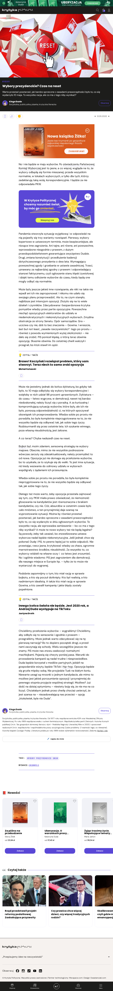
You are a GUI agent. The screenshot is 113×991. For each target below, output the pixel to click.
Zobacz (20, 851)
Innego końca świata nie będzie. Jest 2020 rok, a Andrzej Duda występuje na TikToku (54, 607)
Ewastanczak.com (98, 978)
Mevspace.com (75, 978)
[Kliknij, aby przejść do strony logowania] (109, 10)
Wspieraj (12, 988)
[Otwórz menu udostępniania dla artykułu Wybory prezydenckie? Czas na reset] (11, 116)
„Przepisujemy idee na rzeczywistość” (22, 956)
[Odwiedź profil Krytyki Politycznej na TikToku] (29, 971)
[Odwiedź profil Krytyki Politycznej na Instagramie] (23, 971)
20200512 (34, 765)
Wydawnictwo (34, 988)
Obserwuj (78, 988)
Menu (100, 988)
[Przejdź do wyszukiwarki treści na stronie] (97, 10)
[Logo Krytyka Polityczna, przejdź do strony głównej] (17, 10)
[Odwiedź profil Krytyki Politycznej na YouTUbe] (34, 971)
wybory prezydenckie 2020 (42, 758)
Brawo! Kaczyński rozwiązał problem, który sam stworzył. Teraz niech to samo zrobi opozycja (54, 363)
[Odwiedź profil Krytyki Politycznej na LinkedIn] (40, 971)
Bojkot (22, 446)
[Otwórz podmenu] (109, 957)
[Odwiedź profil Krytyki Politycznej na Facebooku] (17, 971)
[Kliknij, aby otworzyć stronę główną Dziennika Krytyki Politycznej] (56, 986)
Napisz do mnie (57, 739)
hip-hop (68, 666)
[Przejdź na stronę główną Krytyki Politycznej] (16, 947)
